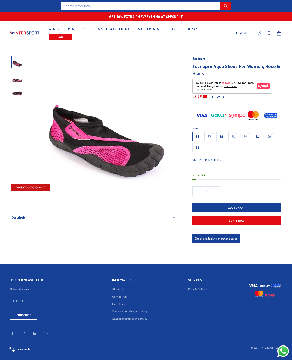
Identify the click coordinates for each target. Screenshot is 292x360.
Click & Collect (197, 289)
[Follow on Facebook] (12, 333)
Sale (60, 37)
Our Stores (119, 304)
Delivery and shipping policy (129, 311)
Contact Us (119, 296)
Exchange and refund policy (129, 318)
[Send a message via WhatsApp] (283, 351)
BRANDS (173, 29)
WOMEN (54, 29)
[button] (225, 6)
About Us (118, 289)
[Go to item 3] (17, 93)
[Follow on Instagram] (23, 333)
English (241, 33)
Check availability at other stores (216, 238)
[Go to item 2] (17, 77)
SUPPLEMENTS (148, 29)
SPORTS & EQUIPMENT (113, 29)
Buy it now (236, 220)
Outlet (192, 29)
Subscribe (23, 315)
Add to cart (236, 207)
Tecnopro (198, 58)
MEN (71, 29)
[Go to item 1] (17, 62)
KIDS (86, 29)
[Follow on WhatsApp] (46, 333)
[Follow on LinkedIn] (34, 333)
